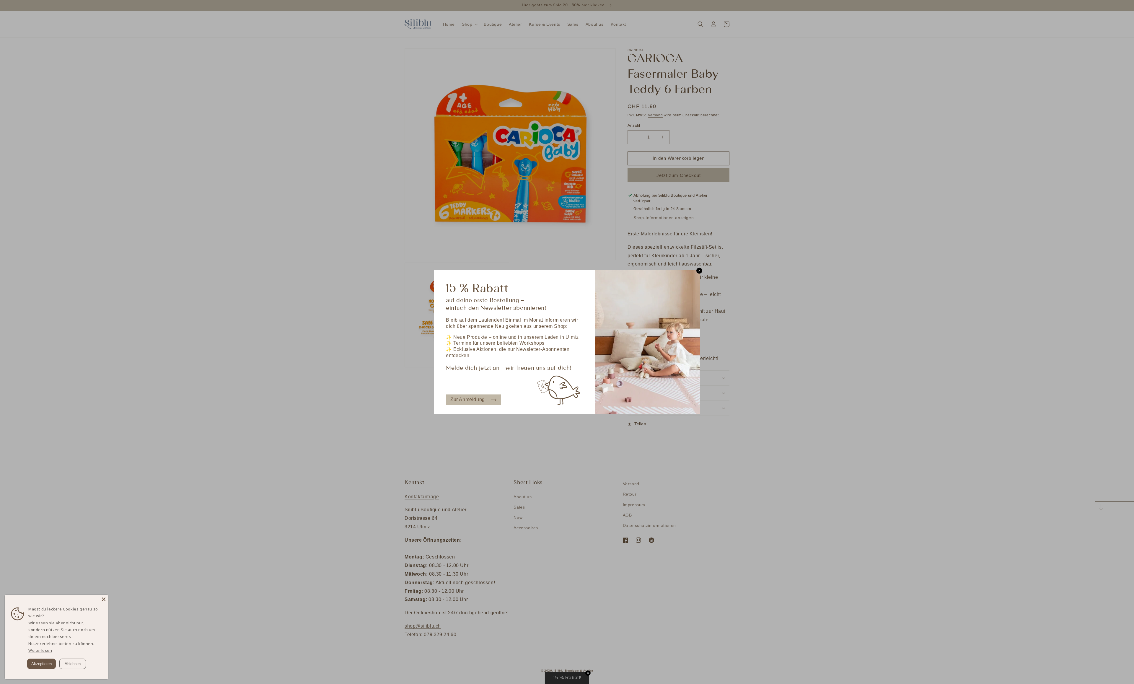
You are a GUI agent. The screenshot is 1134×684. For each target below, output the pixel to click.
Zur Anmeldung (467, 399)
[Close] (104, 599)
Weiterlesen (40, 650)
